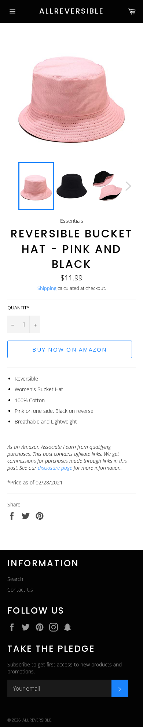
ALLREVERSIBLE (71, 11)
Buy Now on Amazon (69, 349)
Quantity (18, 308)
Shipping (46, 288)
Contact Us (20, 589)
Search (15, 578)
